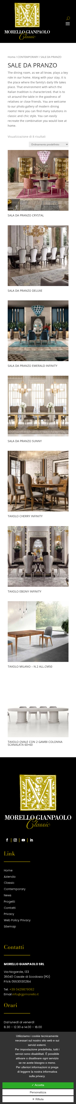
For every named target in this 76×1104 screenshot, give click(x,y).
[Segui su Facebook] (7, 840)
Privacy (9, 914)
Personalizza (38, 1092)
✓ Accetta (38, 1085)
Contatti (10, 908)
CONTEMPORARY (27, 57)
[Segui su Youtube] (23, 840)
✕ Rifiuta (38, 1099)
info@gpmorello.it (25, 994)
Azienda (9, 877)
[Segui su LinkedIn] (31, 840)
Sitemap (10, 926)
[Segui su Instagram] (15, 840)
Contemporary (15, 889)
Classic (9, 883)
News (7, 895)
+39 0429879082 (21, 989)
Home (11, 57)
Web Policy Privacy (17, 920)
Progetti (9, 902)
